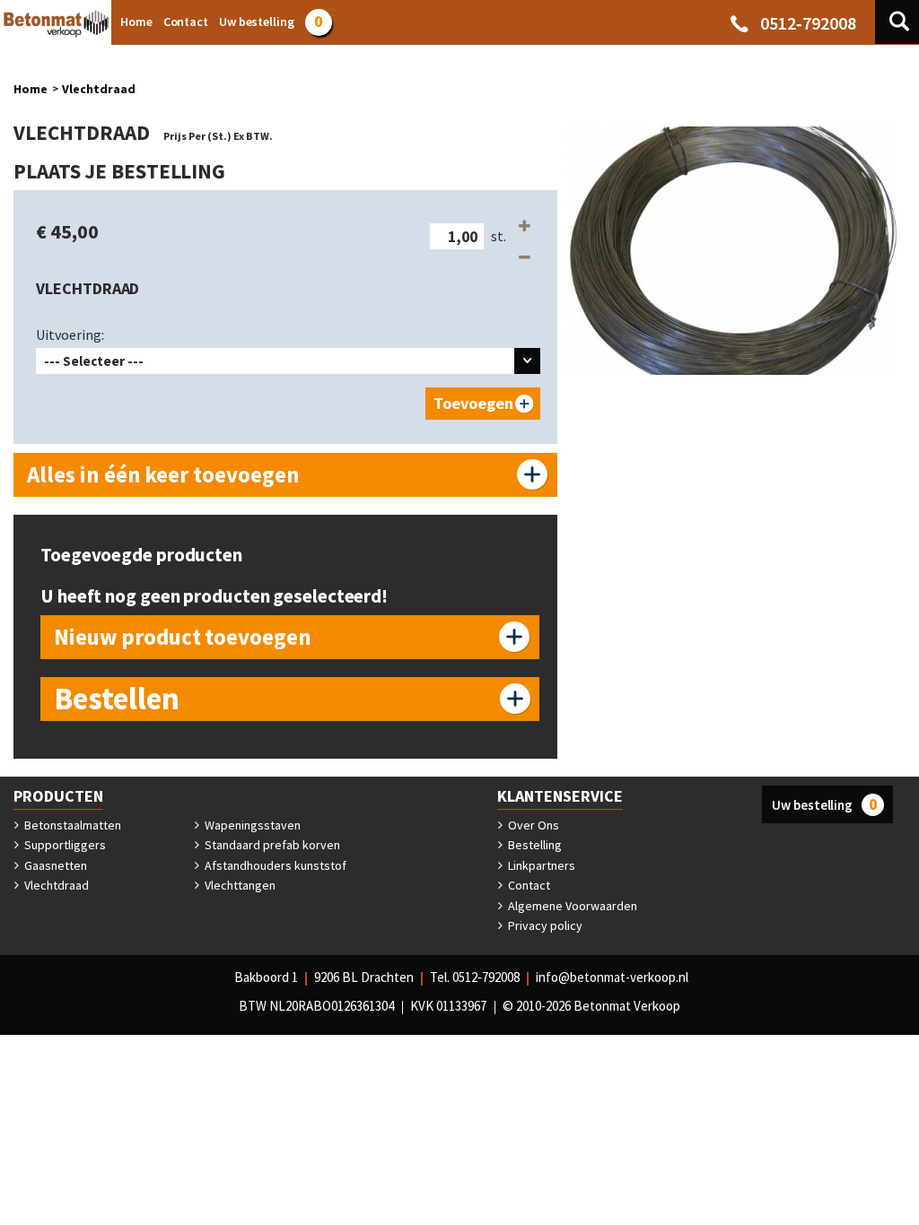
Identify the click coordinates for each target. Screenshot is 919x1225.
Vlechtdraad (99, 89)
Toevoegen (473, 403)
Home (30, 89)
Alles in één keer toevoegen (163, 474)
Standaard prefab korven (271, 845)
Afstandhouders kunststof (274, 865)
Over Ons (532, 825)
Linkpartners (540, 865)
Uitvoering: (70, 334)
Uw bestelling (824, 804)
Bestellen (116, 698)
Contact (527, 885)
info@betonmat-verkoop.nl (612, 977)
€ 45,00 (67, 231)
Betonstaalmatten (71, 825)
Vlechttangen (239, 885)
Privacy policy (543, 925)
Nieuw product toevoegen (182, 636)
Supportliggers (64, 845)
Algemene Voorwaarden (571, 906)
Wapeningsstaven (251, 825)
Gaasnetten (54, 865)
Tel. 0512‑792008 (475, 977)
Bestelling (533, 845)
